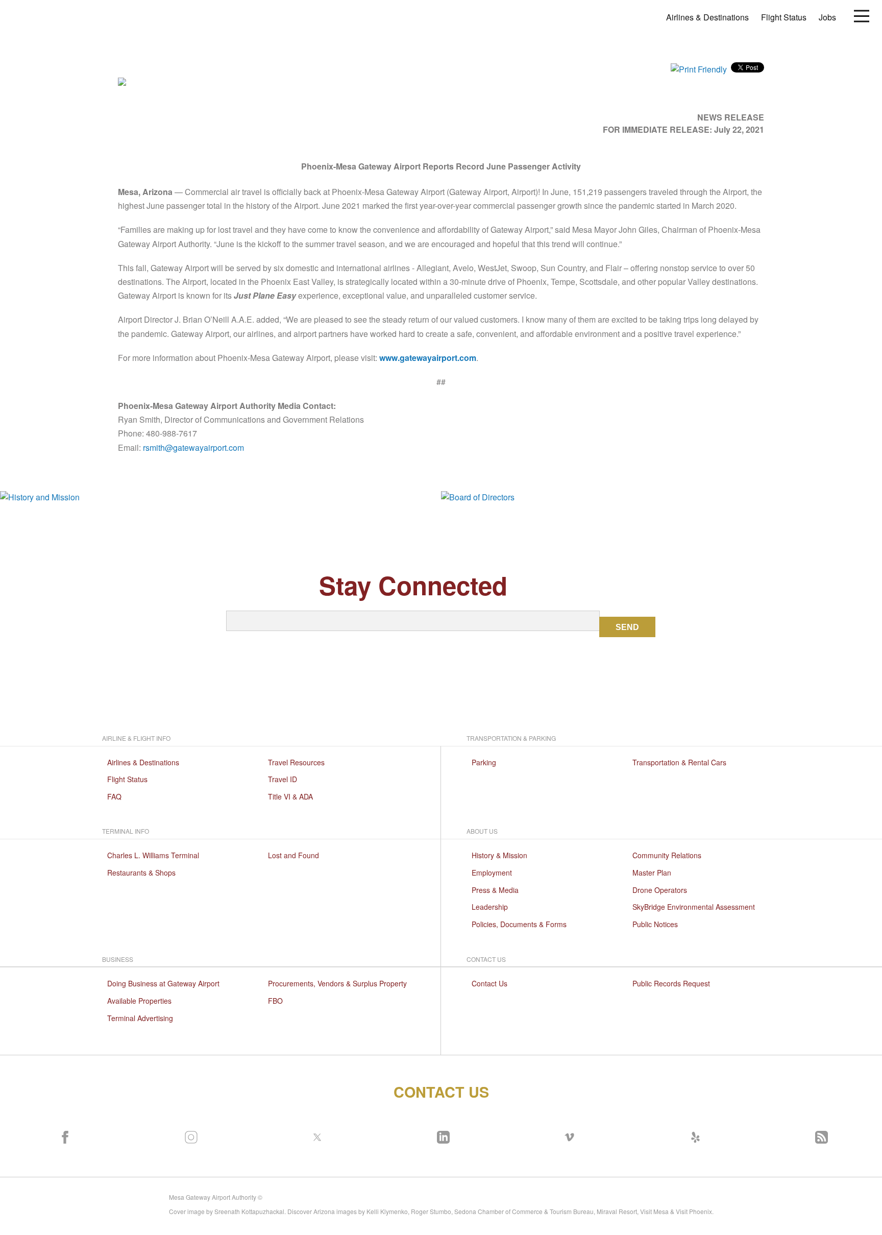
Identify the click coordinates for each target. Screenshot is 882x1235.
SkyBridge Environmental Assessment (693, 907)
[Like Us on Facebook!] (63, 1135)
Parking (484, 762)
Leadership (490, 907)
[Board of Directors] (661, 496)
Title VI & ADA (290, 796)
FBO (275, 1001)
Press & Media (495, 890)
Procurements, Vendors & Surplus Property (337, 983)
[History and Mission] (220, 496)
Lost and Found (293, 855)
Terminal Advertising (140, 1018)
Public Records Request (671, 983)
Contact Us (489, 983)
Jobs (827, 17)
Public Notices (655, 924)
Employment (492, 872)
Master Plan (651, 872)
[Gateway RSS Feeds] (819, 1135)
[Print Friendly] (699, 68)
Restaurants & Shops (141, 872)
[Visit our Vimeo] (567, 1135)
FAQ (114, 796)
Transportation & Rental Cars (679, 762)
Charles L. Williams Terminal (153, 855)
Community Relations (666, 855)
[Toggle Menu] (861, 15)
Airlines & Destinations (707, 17)
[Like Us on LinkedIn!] (441, 1135)
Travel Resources (296, 762)
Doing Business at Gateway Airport (163, 983)
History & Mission (499, 855)
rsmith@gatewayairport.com (193, 447)
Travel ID (282, 779)
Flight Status (783, 17)
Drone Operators (659, 890)
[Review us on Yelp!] (693, 1135)
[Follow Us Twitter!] (315, 1135)
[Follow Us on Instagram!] (189, 1135)
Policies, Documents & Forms (519, 924)
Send (627, 627)
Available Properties (139, 1001)
